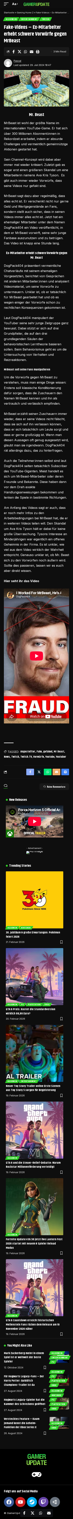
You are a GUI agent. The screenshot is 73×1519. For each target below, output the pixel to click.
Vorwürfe (38, 757)
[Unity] (55, 1502)
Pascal (17, 60)
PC (22, 1004)
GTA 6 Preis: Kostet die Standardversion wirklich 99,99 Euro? (30, 1011)
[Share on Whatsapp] (25, 52)
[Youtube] (20, 1502)
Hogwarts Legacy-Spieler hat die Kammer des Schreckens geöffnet (24, 1402)
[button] (7, 4)
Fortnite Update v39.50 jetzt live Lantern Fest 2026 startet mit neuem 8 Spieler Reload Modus (34, 1243)
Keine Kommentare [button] (56, 786)
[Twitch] (43, 1502)
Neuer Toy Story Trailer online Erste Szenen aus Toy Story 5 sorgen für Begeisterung (33, 1088)
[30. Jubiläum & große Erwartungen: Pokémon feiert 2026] (34, 899)
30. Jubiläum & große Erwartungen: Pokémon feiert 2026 (33, 934)
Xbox (47, 1004)
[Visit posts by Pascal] (8, 63)
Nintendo (26, 927)
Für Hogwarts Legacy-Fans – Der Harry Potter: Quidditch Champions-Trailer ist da (24, 1380)
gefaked (47, 752)
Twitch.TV (26, 757)
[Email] (31, 52)
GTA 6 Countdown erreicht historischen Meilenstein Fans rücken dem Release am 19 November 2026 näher (33, 1324)
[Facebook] (9, 1502)
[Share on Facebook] (13, 52)
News (7, 757)
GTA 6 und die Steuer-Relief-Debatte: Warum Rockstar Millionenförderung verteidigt (33, 1165)
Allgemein (11, 19)
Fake (39, 752)
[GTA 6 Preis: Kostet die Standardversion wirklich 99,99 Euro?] (34, 976)
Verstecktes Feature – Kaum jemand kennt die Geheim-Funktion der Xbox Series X (21, 1423)
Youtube (50, 757)
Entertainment (29, 19)
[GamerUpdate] (37, 4)
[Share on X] (19, 52)
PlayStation (34, 1004)
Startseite (9, 12)
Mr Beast (59, 752)
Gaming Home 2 (25, 12)
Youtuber (61, 757)
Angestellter (27, 752)
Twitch (45, 19)
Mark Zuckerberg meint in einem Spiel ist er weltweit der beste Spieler (24, 1357)
